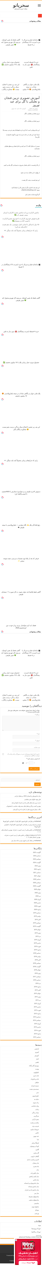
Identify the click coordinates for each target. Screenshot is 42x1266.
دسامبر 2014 (37, 1017)
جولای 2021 (37, 876)
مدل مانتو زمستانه (33, 1186)
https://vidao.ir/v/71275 (33, 835)
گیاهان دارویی (35, 1156)
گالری (37, 1149)
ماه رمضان (36, 1163)
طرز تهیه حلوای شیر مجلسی (32, 799)
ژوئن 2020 (38, 892)
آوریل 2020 (37, 899)
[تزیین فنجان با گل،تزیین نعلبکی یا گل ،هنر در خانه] (21, 151)
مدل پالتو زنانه (35, 1173)
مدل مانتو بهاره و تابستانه (31, 1183)
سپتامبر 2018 (37, 963)
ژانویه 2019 (37, 950)
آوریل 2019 (37, 939)
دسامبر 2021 (37, 872)
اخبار (37, 1059)
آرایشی (36, 1049)
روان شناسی (35, 1106)
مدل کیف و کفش (34, 1176)
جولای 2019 (37, 929)
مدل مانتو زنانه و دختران (32, 1190)
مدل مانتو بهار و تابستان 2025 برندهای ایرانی (28, 796)
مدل (37, 1170)
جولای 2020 (37, 889)
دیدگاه (37, 714)
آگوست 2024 (37, 862)
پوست (37, 1069)
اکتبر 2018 (38, 960)
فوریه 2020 (37, 906)
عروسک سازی (34, 1129)
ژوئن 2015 (38, 997)
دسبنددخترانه (35, 1086)
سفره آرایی (35, 1119)
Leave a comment (33, 110)
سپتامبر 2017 (37, 976)
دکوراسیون (35, 1096)
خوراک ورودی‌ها (36, 1228)
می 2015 (38, 1000)
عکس (37, 1133)
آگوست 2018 (37, 966)
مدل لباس (36, 1180)
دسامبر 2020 (37, 879)
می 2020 (38, 896)
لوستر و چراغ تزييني (35, 824)
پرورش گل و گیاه (34, 1065)
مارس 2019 (37, 943)
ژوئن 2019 (38, 933)
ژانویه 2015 (37, 1013)
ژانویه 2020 (37, 909)
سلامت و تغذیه (34, 1123)
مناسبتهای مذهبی (34, 1200)
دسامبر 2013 (37, 1037)
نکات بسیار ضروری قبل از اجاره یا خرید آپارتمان (27, 809)
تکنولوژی (36, 1072)
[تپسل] (2, 237)
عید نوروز (14, 108)
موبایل (37, 1210)
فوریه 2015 (37, 1010)
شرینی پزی (35, 1126)
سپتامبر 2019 (37, 923)
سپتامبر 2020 (37, 882)
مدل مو (37, 1193)
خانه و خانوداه (35, 1079)
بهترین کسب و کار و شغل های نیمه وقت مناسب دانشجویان (23, 806)
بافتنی (37, 1062)
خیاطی (37, 1082)
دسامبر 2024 (37, 856)
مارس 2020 (37, 903)
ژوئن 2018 (38, 973)
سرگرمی (36, 1116)
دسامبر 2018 (37, 953)
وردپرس (38, 1235)
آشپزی (37, 1052)
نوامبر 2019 (37, 916)
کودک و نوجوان (34, 1146)
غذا (38, 1139)
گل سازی (36, 1153)
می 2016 (38, 983)
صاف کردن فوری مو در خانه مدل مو (22, 840)
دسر (37, 1092)
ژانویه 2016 (37, 986)
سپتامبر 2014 (37, 1020)
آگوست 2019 (37, 926)
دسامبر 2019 (37, 913)
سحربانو (21, 5)
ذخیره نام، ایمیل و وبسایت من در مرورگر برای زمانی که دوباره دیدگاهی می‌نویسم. (23, 754)
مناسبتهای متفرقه (34, 1196)
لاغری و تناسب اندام (33, 1159)
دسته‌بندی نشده (34, 1089)
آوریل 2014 (37, 1023)
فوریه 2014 (37, 1030)
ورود (39, 1225)
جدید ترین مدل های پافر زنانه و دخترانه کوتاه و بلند (26, 803)
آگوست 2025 (37, 852)
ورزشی (37, 1213)
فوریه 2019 (37, 946)
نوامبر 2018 (37, 956)
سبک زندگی (35, 1112)
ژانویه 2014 (37, 1034)
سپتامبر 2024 (37, 859)
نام (38, 734)
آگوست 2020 (37, 886)
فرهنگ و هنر (35, 1143)
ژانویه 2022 (37, 869)
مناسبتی (36, 1203)
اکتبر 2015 (38, 990)
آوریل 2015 (37, 1003)
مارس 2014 (37, 1027)
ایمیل (37, 740)
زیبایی (37, 1109)
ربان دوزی (36, 1102)
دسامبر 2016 (37, 980)
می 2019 (38, 936)
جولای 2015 (37, 993)
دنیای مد (36, 1099)
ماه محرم (36, 1166)
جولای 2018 (37, 970)
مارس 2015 (37, 1007)
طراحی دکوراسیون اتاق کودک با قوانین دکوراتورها (17, 821)
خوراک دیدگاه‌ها (36, 1232)
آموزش (24, 108)
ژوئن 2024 (38, 866)
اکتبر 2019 (38, 919)
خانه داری (19, 108)
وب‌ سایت (37, 747)
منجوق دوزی (35, 1207)
